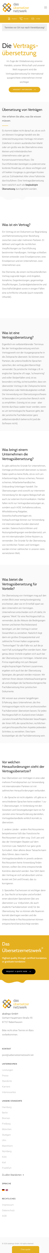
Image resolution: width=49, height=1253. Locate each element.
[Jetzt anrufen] (21, 19)
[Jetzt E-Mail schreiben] (33, 19)
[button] (45, 7)
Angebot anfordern (22, 89)
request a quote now (16, 971)
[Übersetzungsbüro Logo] (15, 1003)
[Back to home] (15, 7)
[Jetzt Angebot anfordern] (9, 19)
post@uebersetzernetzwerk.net (17, 1055)
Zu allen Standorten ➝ (13, 1174)
